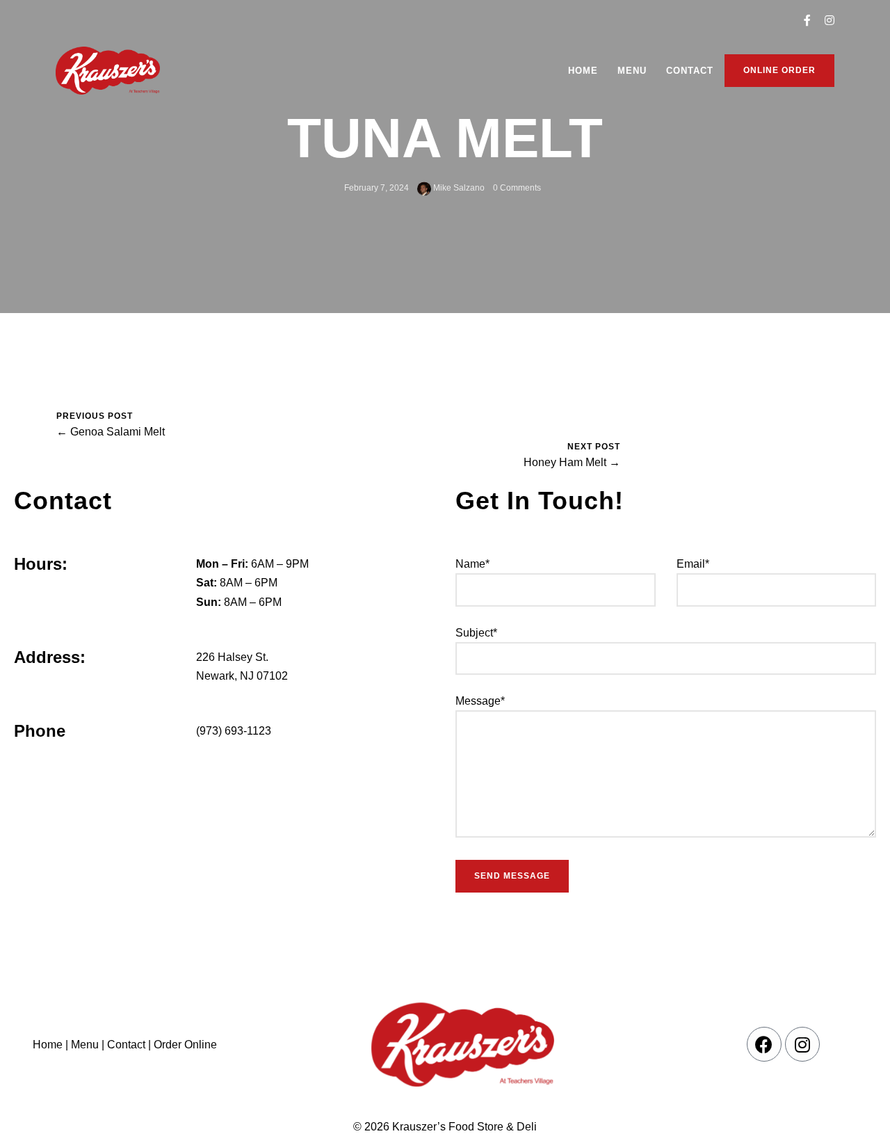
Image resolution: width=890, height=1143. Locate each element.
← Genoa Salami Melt (110, 432)
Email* (693, 564)
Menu (632, 70)
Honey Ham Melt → (572, 462)
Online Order (779, 70)
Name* (472, 564)
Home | (50, 1044)
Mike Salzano (458, 188)
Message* (480, 701)
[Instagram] (802, 1044)
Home (583, 70)
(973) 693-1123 (233, 731)
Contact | (129, 1044)
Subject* (476, 633)
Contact (689, 70)
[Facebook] (764, 1044)
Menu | (87, 1044)
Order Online (184, 1044)
